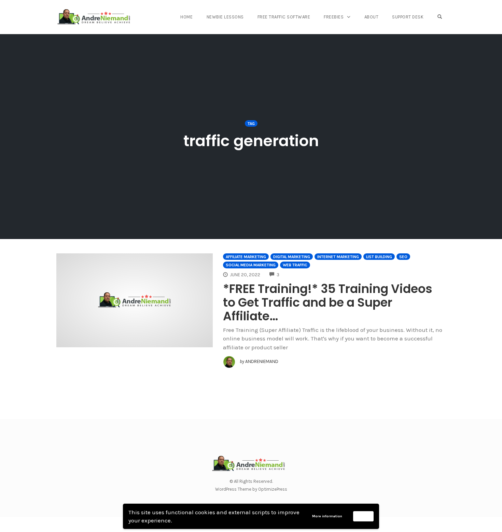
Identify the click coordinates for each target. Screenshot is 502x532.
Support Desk (407, 16)
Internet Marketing (338, 256)
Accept (363, 516)
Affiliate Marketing (246, 256)
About (371, 16)
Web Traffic (295, 265)
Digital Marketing (291, 256)
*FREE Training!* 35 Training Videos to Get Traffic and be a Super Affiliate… (327, 302)
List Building (379, 256)
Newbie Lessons (225, 16)
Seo (403, 256)
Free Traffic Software (283, 16)
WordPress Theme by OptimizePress (251, 489)
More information (327, 516)
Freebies (334, 16)
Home (186, 16)
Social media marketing (251, 265)
